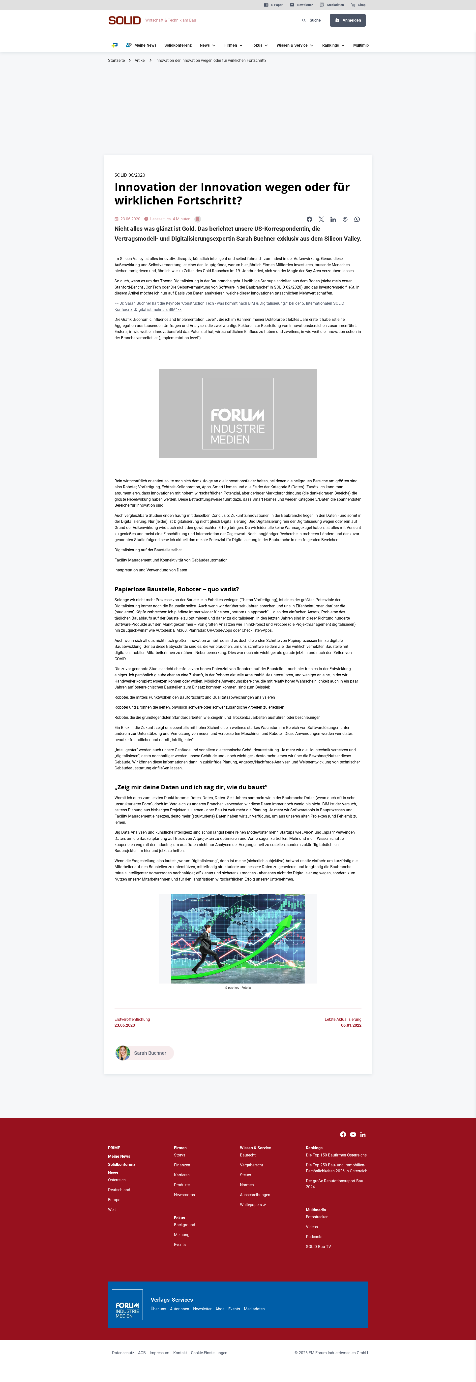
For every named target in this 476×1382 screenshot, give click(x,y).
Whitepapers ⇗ (253, 1204)
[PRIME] (114, 45)
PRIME (114, 1148)
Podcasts (314, 1236)
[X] (321, 219)
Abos (219, 1309)
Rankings (314, 1148)
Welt (112, 1209)
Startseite (116, 60)
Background (184, 1224)
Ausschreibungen (255, 1194)
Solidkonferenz (121, 1164)
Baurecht (248, 1155)
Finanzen (182, 1165)
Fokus (179, 1218)
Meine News (119, 1156)
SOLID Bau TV (318, 1246)
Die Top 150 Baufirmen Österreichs (336, 1155)
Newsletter (202, 1309)
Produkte (182, 1185)
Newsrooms (184, 1194)
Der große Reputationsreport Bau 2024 (334, 1184)
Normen (247, 1185)
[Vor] (368, 45)
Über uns (158, 1309)
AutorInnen (179, 1309)
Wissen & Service (255, 1148)
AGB (142, 1352)
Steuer (245, 1175)
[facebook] (309, 219)
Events (180, 1244)
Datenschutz (123, 1352)
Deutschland (119, 1189)
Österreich (117, 1180)
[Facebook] (343, 1135)
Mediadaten (254, 1309)
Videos (312, 1226)
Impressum (159, 1352)
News (113, 1173)
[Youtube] (353, 1135)
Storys (179, 1155)
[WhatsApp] (357, 219)
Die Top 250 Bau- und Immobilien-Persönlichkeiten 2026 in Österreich (336, 1168)
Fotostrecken (317, 1217)
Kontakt (180, 1352)
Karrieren (182, 1175)
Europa (114, 1199)
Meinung (181, 1234)
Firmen (180, 1148)
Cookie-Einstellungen (209, 1352)
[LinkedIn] (333, 219)
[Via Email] (345, 219)
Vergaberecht (251, 1165)
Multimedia (316, 1210)
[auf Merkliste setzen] (197, 219)
